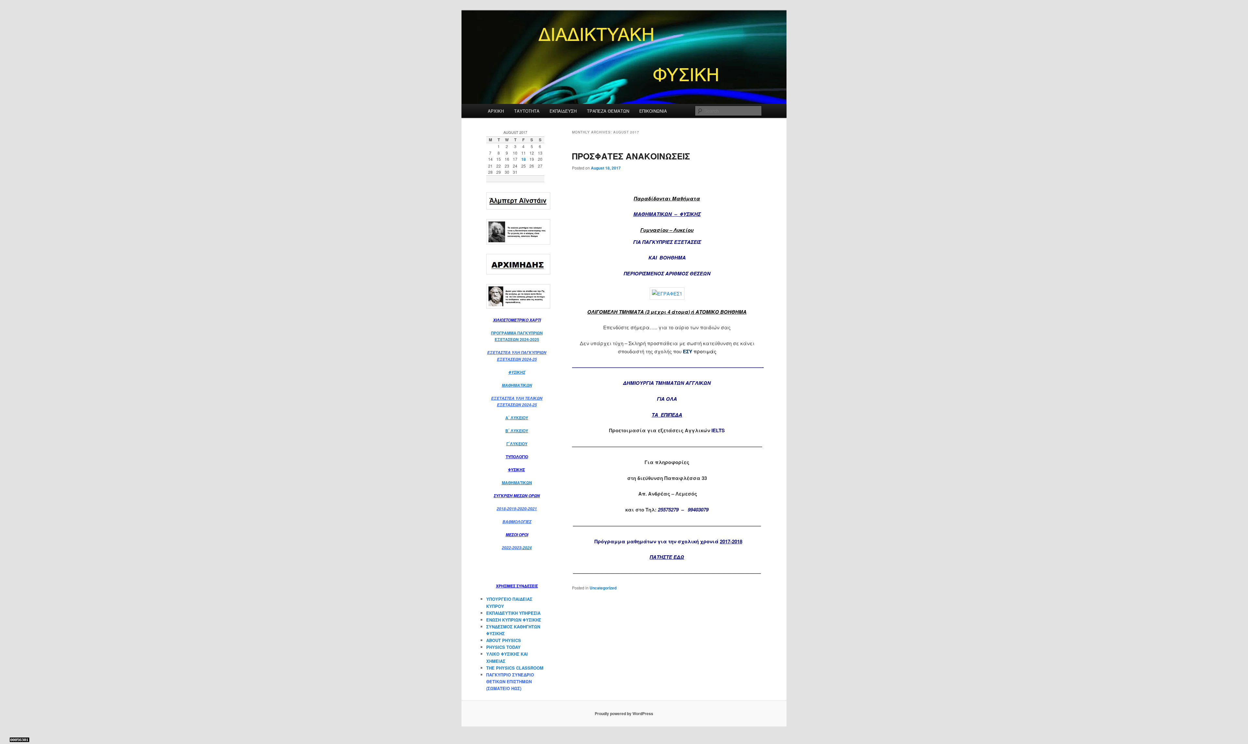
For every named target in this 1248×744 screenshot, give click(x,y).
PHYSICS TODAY (503, 647)
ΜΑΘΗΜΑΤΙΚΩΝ (517, 385)
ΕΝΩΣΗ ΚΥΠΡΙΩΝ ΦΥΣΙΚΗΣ (513, 620)
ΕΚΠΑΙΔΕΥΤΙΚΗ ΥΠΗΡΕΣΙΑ (513, 613)
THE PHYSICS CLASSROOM (514, 668)
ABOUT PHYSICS (503, 640)
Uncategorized (603, 588)
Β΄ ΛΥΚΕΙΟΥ (516, 431)
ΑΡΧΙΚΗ (496, 111)
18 (523, 159)
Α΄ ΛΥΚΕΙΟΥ (516, 418)
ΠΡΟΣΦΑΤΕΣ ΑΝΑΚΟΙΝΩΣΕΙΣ (631, 156)
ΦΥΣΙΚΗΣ (516, 372)
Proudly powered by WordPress (624, 713)
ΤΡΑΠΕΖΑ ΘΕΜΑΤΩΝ (608, 111)
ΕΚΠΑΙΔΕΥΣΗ (563, 111)
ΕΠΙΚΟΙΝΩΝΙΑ (653, 111)
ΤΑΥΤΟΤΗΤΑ (527, 111)
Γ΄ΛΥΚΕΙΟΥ (516, 444)
